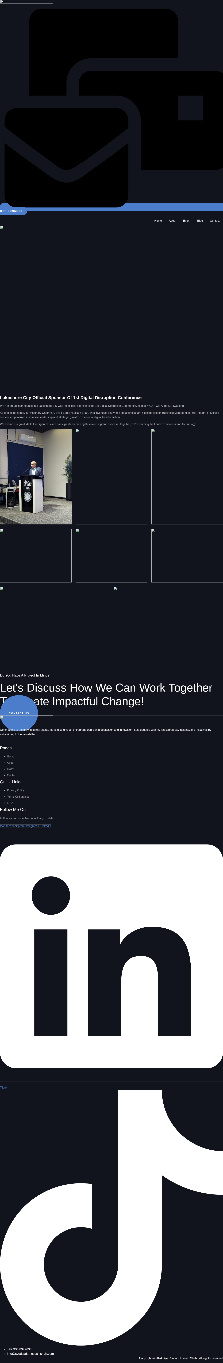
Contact (215, 220)
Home (158, 220)
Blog (200, 220)
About (172, 220)
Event (186, 220)
